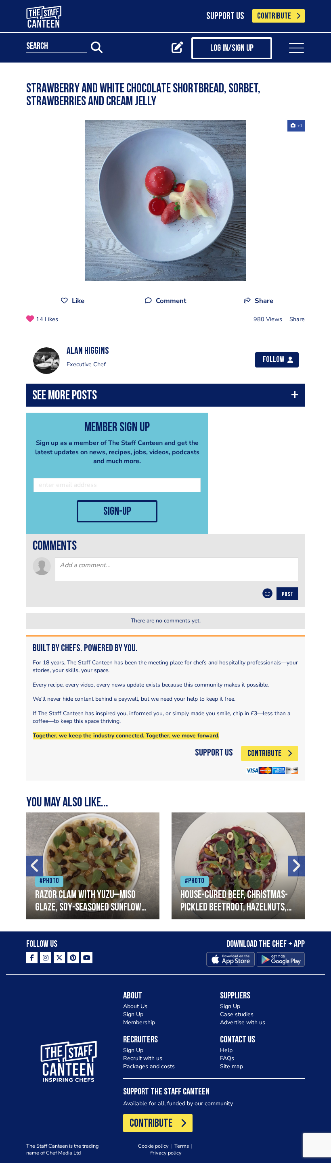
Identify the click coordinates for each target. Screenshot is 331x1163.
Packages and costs (149, 1066)
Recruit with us (142, 1058)
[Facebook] (32, 957)
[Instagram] (45, 957)
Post (287, 594)
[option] (165, 200)
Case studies (236, 1014)
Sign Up (133, 1014)
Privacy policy (165, 1152)
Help (226, 1050)
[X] (59, 957)
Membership (139, 1022)
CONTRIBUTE (274, 16)
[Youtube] (86, 957)
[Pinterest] (73, 957)
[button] (165, 397)
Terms (181, 1145)
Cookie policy (153, 1145)
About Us (135, 1006)
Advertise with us (242, 1022)
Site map (231, 1066)
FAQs (227, 1058)
